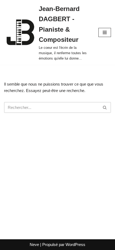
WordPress (75, 244)
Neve (34, 244)
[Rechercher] (105, 107)
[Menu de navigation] (104, 32)
